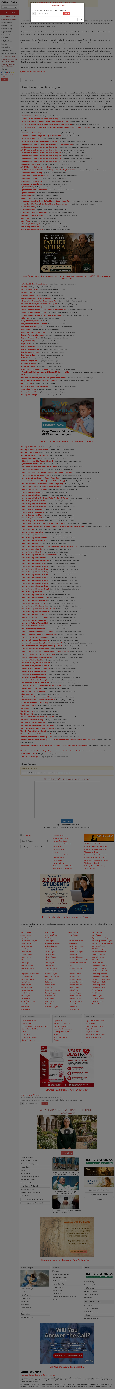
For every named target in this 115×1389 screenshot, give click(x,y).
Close (80, 19)
